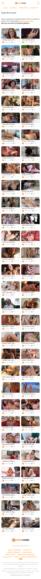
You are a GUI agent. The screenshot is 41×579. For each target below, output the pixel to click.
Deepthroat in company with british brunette (9, 90)
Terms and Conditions (25, 555)
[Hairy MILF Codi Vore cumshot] (30, 373)
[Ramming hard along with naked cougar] (30, 390)
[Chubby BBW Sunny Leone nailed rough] (30, 474)
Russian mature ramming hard (28, 90)
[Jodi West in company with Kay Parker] (30, 289)
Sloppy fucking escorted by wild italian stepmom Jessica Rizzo (8, 158)
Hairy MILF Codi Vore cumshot (28, 377)
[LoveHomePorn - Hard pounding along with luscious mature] (10, 171)
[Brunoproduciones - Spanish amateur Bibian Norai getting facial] (30, 188)
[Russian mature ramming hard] (30, 87)
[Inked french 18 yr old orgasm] (30, 508)
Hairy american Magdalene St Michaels (9, 512)
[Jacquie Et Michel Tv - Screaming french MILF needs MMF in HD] (10, 306)
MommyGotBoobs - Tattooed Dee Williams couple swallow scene (28, 259)
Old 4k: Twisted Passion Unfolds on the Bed (9, 141)
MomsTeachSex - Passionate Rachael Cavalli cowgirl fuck (28, 309)
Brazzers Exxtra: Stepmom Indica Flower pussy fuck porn (9, 343)
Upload (16, 557)
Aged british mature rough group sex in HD (8, 225)
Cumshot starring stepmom (9, 259)
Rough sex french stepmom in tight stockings (28, 175)
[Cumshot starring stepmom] (10, 255)
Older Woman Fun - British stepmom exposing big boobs (28, 242)
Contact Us (27, 550)
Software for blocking (17, 575)
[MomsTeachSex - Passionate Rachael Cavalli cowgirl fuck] (30, 306)
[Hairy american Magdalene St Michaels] (10, 508)
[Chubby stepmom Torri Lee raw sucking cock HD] (10, 36)
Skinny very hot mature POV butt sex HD (28, 529)
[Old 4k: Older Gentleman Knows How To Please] (30, 154)
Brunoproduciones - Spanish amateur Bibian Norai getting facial (28, 192)
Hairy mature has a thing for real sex (28, 225)
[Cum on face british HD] (30, 407)
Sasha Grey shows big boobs (28, 343)
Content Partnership (29, 557)
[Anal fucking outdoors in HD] (10, 491)
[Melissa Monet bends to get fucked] (10, 373)
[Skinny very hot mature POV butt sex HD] (30, 525)
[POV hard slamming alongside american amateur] (30, 424)
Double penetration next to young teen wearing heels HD (28, 74)
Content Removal (13, 552)
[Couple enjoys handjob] (10, 53)
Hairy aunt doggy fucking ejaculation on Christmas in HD (9, 208)
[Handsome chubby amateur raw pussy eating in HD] (10, 457)
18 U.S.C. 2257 (7, 557)
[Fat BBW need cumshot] (10, 356)
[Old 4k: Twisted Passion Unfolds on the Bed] (10, 137)
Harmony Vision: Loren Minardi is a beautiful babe (8, 192)
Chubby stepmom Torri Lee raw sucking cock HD (9, 40)
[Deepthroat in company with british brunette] (10, 87)
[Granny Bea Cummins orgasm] (10, 120)
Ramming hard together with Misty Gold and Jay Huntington (9, 74)
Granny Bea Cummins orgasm (8, 124)
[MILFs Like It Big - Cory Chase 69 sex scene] (10, 289)
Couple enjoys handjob (8, 57)
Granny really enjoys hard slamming (28, 141)
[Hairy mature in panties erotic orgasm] (30, 322)
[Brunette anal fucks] (10, 474)
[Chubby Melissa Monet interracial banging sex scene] (10, 272)
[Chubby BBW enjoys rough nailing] (10, 103)
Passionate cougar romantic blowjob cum (8, 427)
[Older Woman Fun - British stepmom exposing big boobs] (30, 238)
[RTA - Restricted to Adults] (21, 558)
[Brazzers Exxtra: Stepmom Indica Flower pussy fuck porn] (10, 339)
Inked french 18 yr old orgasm (28, 512)
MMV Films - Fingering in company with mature (9, 326)
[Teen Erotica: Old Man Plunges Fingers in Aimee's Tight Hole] (10, 238)
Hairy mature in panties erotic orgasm (28, 326)
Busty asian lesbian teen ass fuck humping (8, 444)
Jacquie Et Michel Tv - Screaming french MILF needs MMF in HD (9, 309)
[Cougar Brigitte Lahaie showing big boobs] (30, 491)
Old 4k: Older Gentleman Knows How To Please (28, 158)
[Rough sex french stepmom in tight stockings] (30, 171)
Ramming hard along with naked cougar (28, 394)
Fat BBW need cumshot (9, 360)
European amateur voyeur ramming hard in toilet (8, 394)
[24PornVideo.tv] (20, 3)
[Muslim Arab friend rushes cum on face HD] (30, 356)
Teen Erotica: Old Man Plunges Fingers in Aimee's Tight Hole (8, 242)
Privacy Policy (10, 555)
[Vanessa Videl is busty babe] (10, 407)
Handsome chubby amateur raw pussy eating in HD (9, 461)
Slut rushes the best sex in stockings (8, 529)
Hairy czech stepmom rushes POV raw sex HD (28, 124)
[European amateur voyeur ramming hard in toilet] (10, 390)
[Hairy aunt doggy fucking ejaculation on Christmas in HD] (10, 204)
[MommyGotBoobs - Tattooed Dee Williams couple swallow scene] (30, 255)
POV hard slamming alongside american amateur (28, 427)
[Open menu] (3, 3)
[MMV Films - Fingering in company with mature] (10, 322)
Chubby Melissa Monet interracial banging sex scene (8, 276)
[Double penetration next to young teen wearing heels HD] (30, 70)
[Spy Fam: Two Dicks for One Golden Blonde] (30, 204)
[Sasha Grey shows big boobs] (30, 339)
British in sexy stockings (28, 276)
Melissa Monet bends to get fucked (8, 377)
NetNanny (28, 575)
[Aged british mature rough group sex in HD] (10, 221)
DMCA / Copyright (14, 550)
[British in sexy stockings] (30, 272)
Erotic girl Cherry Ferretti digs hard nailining (28, 57)
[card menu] (18, 41)
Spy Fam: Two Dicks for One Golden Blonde (28, 208)
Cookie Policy (27, 552)
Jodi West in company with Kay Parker (28, 293)
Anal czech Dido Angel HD (28, 444)
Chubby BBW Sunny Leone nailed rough (28, 478)
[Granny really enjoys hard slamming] (30, 137)
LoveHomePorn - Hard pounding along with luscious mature (9, 175)
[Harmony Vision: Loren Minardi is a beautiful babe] (10, 188)
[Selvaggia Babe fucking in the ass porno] (30, 457)
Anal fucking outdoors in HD (8, 495)
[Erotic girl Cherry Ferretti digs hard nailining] (30, 53)
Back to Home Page (27, 21)
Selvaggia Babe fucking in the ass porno (28, 461)
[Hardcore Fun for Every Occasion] (30, 103)
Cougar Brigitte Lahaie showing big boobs (28, 495)
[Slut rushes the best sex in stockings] (10, 525)
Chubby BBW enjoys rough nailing (8, 107)
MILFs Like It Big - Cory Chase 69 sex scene (8, 293)
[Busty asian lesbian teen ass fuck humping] (10, 440)
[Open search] (38, 3)
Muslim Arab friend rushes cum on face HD (28, 360)
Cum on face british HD (28, 411)
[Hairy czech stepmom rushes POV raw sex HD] (30, 120)
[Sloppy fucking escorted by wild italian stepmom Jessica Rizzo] (10, 154)
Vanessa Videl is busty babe (8, 411)
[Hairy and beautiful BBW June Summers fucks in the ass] (30, 36)
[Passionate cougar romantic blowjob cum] (10, 424)
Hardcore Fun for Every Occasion (28, 107)
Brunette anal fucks (8, 478)
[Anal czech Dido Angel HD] (30, 440)
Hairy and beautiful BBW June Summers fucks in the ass (28, 40)
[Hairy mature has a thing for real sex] (30, 221)
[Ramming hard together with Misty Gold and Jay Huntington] (10, 70)
